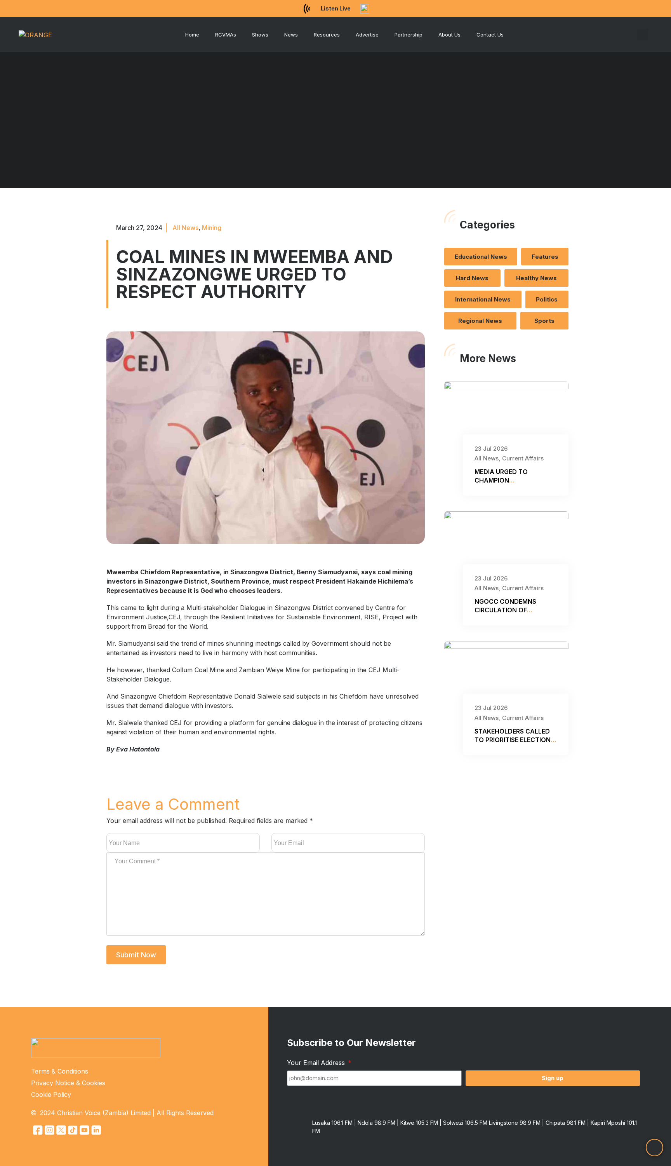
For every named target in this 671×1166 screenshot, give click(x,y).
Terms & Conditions (59, 1071)
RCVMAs (225, 34)
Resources (327, 34)
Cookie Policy (51, 1094)
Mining (211, 228)
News (291, 34)
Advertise (367, 34)
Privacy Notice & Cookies (68, 1083)
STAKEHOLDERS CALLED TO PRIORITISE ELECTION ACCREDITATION (513, 740)
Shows (260, 34)
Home (192, 34)
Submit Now (136, 955)
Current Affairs (523, 458)
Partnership (408, 34)
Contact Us (490, 34)
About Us (449, 34)
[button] (642, 34)
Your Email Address (317, 1063)
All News (185, 228)
